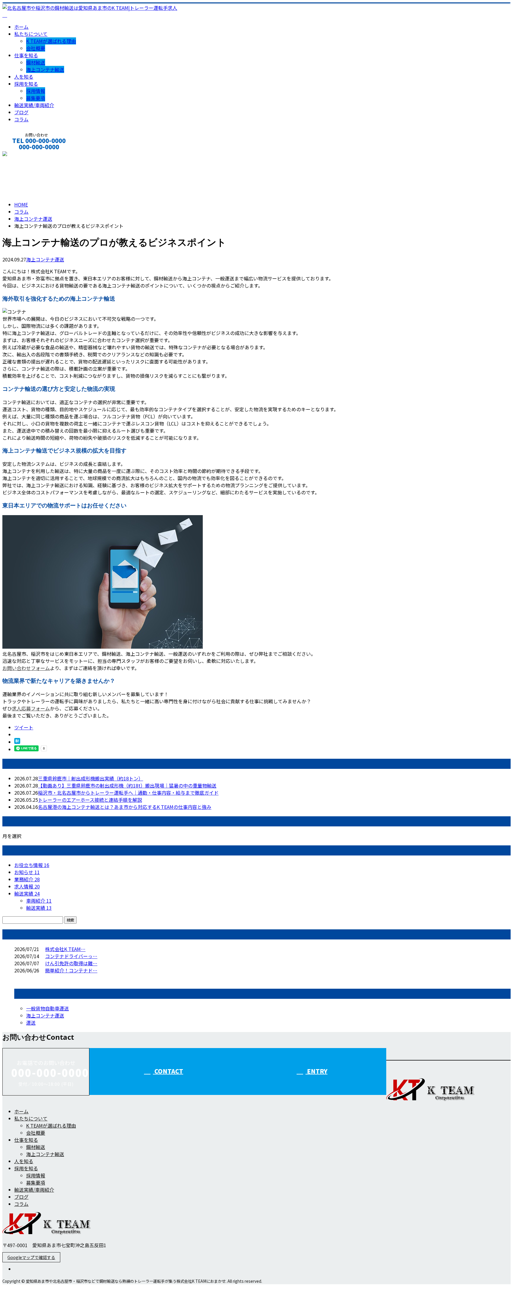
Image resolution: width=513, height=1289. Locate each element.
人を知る (23, 76)
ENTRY (316, 1071)
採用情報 (35, 90)
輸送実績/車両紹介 (34, 105)
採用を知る (26, 83)
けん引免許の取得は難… (71, 963)
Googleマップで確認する (31, 1257)
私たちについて (31, 33)
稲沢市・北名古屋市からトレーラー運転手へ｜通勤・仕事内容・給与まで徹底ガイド (128, 792)
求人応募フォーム (31, 708)
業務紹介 (27, 879)
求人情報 (27, 886)
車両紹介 (39, 900)
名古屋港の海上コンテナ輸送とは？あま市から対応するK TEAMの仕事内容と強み (124, 806)
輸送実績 (27, 893)
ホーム (21, 26)
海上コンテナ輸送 (45, 69)
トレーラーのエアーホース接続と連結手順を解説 (90, 799)
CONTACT (23, 154)
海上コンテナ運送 (33, 218)
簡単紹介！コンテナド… (71, 970)
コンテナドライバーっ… (71, 956)
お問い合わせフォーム (26, 668)
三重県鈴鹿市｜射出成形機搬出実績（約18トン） (90, 778)
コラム (21, 119)
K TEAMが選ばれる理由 (51, 41)
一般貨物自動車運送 (47, 1008)
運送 (31, 1022)
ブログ (21, 112)
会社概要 (35, 48)
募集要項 (35, 97)
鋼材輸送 (35, 62)
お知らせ (27, 872)
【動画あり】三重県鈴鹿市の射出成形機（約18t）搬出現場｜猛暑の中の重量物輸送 (127, 785)
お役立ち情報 (31, 865)
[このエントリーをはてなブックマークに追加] (17, 741)
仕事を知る (26, 55)
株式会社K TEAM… (65, 949)
